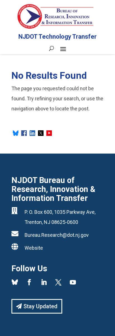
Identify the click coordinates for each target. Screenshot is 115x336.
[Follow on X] (58, 282)
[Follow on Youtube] (73, 282)
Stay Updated (40, 306)
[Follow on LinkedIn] (44, 282)
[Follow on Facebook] (29, 282)
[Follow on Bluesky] (15, 282)
